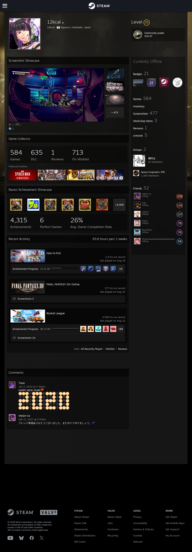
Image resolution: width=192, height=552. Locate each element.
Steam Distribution (84, 535)
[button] (158, 22)
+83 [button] (120, 328)
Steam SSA (80, 523)
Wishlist (110, 348)
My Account (173, 535)
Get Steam (171, 516)
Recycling (112, 535)
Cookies (137, 535)
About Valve (114, 516)
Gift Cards (80, 541)
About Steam (81, 516)
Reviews (122, 348)
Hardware (112, 529)
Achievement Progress (25, 268)
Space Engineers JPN (153, 171)
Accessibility (140, 523)
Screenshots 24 (26, 337)
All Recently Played (91, 348)
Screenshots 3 (26, 298)
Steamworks (81, 529)
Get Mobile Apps (175, 523)
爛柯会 (151, 158)
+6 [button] (120, 268)
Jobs (110, 523)
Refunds (138, 541)
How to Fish (53, 253)
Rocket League (55, 313)
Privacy (137, 516)
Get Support (172, 529)
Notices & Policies (143, 529)
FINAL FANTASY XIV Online (63, 284)
